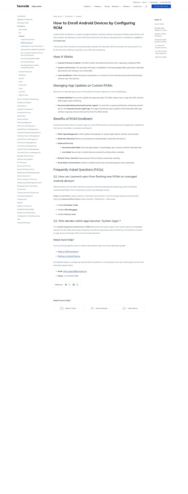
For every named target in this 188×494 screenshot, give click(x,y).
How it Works (159, 24)
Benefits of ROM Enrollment (160, 35)
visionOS (22, 92)
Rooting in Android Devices (69, 256)
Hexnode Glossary (23, 223)
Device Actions (22, 119)
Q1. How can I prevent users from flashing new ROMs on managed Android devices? (161, 46)
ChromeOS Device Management (28, 153)
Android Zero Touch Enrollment (32, 46)
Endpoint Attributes (24, 102)
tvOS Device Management (26, 142)
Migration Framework (25, 19)
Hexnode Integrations (25, 196)
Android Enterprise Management (29, 132)
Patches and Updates (25, 159)
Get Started (21, 16)
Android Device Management (27, 129)
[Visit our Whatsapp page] (77, 284)
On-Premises (22, 163)
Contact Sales (153, 2)
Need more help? (161, 57)
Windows (22, 75)
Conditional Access (24, 112)
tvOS (20, 82)
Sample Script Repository (26, 213)
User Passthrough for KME (30, 58)
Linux (21, 88)
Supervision (21, 116)
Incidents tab (22, 199)
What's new (136, 2)
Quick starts (23, 29)
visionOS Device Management (28, 149)
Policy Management (24, 122)
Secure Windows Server (25, 169)
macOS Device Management (27, 139)
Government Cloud (24, 166)
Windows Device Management (28, 136)
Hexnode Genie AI (23, 176)
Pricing (106, 6)
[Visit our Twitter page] (69, 284)
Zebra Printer (23, 95)
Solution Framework (24, 206)
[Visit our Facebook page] (66, 284)
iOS (20, 33)
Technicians (21, 189)
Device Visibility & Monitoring (27, 99)
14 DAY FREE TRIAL (161, 6)
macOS (21, 78)
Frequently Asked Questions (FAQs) (160, 41)
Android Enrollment (28, 39)
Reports (20, 203)
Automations (21, 106)
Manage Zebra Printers (25, 156)
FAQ (18, 219)
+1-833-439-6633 (165, 2)
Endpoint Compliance (25, 109)
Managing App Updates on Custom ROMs (161, 29)
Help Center (37, 6)
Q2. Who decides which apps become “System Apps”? (161, 52)
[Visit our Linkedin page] (73, 284)
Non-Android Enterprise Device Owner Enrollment (32, 54)
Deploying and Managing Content (29, 183)
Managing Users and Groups (27, 186)
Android (21, 36)
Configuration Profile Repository (28, 216)
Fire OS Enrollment (27, 62)
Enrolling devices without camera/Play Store (30, 66)
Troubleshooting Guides (25, 209)
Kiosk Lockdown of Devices (27, 179)
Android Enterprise (25, 72)
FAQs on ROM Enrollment (68, 251)
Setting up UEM (22, 23)
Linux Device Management (27, 146)
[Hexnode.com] (23, 6)
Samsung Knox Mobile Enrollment (33, 49)
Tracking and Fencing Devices (28, 193)
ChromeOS (22, 85)
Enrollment (21, 26)
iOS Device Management (26, 126)
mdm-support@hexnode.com (75, 271)
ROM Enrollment (27, 43)
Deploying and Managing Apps (28, 173)
